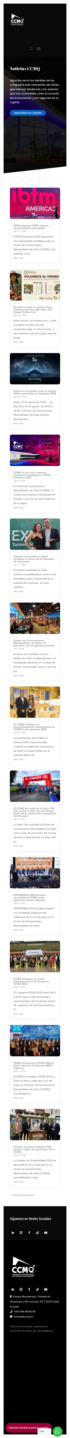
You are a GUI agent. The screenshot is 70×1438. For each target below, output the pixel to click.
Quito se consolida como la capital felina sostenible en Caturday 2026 (34, 392)
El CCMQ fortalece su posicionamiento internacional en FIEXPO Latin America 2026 (34, 727)
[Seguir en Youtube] (46, 1233)
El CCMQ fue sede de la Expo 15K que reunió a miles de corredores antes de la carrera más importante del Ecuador (34, 812)
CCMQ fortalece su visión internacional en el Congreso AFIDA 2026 (31, 981)
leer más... (19, 257)
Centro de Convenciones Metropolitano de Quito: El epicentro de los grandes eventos (34, 643)
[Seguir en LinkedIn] (13, 1233)
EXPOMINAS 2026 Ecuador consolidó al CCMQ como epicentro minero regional (29, 897)
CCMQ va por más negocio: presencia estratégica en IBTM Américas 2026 (32, 475)
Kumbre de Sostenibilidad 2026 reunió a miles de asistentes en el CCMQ (34, 1149)
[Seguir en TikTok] (37, 1233)
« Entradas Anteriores (22, 1195)
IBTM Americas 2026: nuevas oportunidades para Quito (31, 226)
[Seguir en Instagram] (21, 1233)
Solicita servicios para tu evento (28, 1427)
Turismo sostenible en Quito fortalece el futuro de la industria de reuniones (33, 559)
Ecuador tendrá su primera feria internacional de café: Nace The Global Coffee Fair (32, 310)
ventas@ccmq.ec (23, 1316)
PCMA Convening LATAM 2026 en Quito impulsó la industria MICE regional (33, 1065)
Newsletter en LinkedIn (27, 112)
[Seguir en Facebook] (29, 1233)
